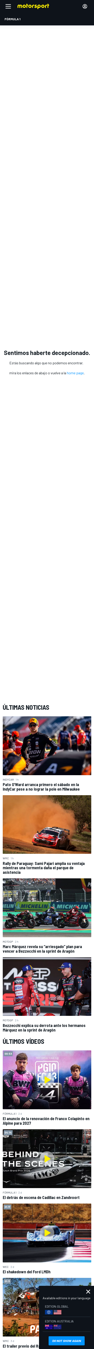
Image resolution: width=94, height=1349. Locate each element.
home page (75, 373)
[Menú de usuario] (84, 6)
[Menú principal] (8, 6)
